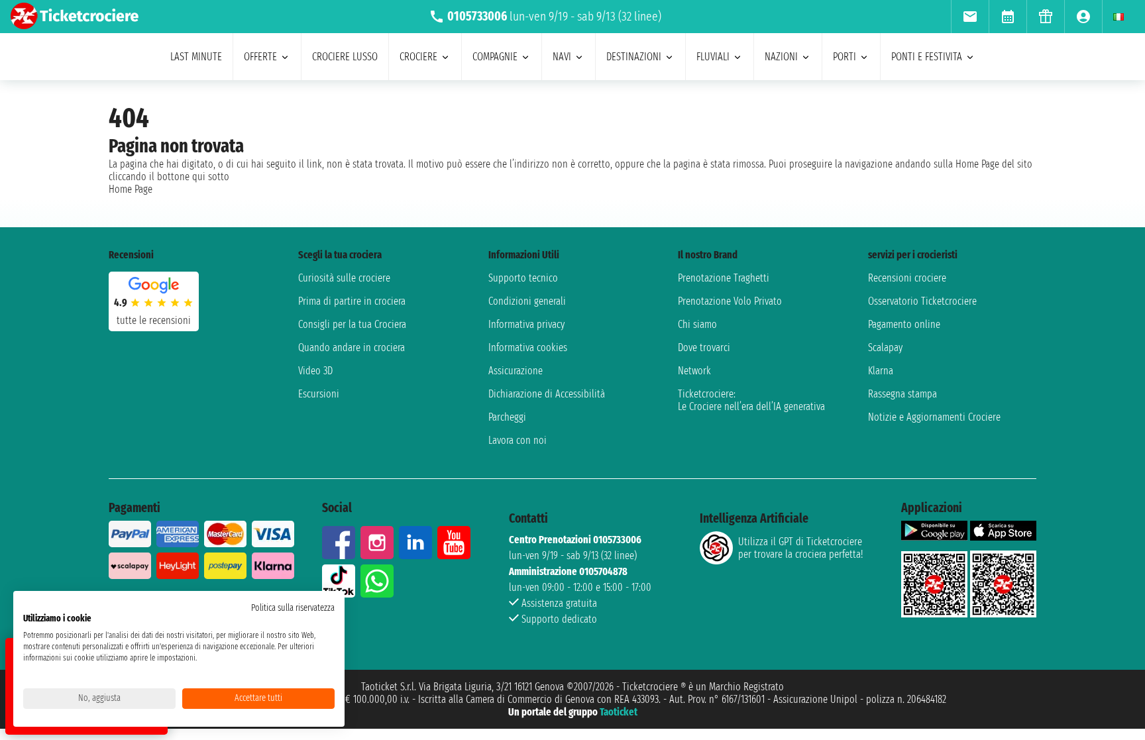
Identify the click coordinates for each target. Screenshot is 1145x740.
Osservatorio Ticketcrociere (922, 301)
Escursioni (318, 394)
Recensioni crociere (907, 278)
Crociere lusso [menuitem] (345, 56)
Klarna (880, 370)
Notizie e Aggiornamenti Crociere (934, 417)
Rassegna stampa (902, 394)
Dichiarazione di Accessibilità (546, 394)
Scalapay (885, 347)
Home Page (130, 189)
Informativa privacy (526, 324)
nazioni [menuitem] (781, 56)
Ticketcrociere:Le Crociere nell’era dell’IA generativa (751, 400)
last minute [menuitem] (196, 56)
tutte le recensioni (154, 320)
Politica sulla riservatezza (293, 607)
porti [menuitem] (844, 56)
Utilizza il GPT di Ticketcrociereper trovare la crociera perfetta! (800, 547)
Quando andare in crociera (351, 347)
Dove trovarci (704, 347)
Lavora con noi (517, 440)
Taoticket (618, 712)
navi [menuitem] (562, 56)
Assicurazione (515, 370)
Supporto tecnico (523, 278)
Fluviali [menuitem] (713, 56)
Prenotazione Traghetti (723, 278)
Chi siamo (697, 324)
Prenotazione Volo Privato (730, 301)
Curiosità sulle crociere (344, 278)
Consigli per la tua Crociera (352, 324)
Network (694, 370)
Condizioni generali (527, 301)
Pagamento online (904, 324)
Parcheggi (507, 417)
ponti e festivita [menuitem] (926, 56)
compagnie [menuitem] (495, 56)
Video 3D (315, 370)
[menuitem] (970, 16)
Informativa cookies (527, 347)
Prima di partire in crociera (352, 301)
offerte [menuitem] (260, 56)
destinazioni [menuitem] (633, 56)
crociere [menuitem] (418, 56)
